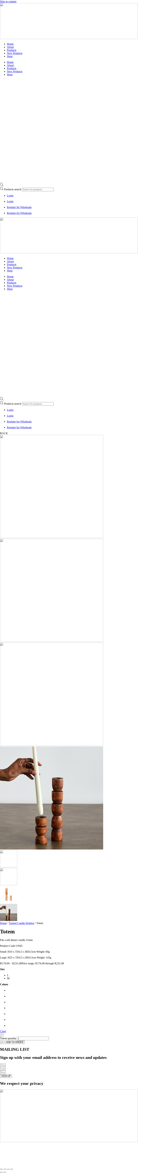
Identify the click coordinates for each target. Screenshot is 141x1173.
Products (11, 50)
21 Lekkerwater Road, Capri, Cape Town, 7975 (50, 1162)
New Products (14, 53)
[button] (4, 433)
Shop (10, 56)
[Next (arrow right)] (4, 1172)
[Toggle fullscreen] (4, 1169)
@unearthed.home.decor (26, 1153)
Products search (13, 189)
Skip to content (8, 1)
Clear (3, 1031)
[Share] (8, 1169)
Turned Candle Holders (21, 923)
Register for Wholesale (19, 207)
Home (10, 43)
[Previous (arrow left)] (1, 1172)
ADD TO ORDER (14, 1042)
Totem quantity (8, 1038)
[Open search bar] (1, 185)
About (10, 47)
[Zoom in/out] (1, 1169)
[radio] (8, 975)
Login (10, 195)
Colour (4, 984)
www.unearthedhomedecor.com (28, 1146)
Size (2, 969)
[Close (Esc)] (11, 1169)
